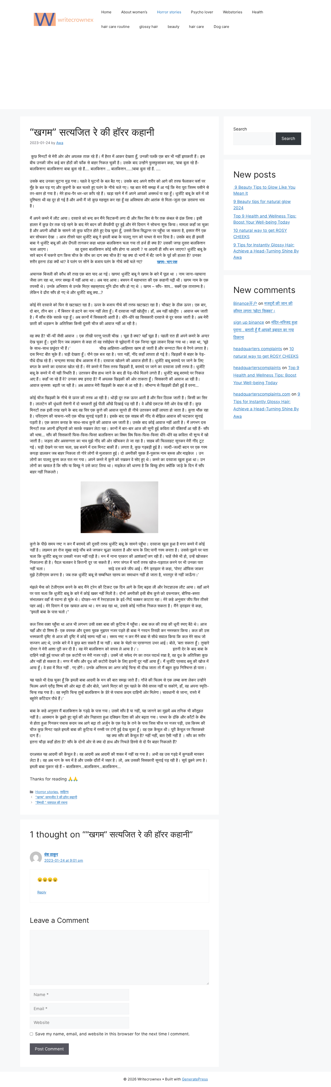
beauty (173, 26)
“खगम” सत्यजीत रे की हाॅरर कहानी (56, 797)
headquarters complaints (257, 348)
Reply (41, 892)
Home (106, 12)
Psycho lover (202, 12)
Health (257, 12)
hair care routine (115, 26)
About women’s (134, 12)
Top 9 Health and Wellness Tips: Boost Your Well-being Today (266, 375)
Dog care (221, 26)
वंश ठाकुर (51, 854)
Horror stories (169, 12)
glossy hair (148, 26)
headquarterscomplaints (257, 367)
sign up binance (248, 322)
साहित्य (64, 792)
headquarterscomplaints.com (261, 394)
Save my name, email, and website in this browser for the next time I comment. (112, 1033)
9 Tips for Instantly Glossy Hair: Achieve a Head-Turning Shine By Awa (266, 251)
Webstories (232, 12)
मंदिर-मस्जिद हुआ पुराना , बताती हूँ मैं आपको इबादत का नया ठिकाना (265, 330)
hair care (196, 26)
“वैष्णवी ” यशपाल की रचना (51, 802)
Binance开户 (245, 303)
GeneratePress (195, 1079)
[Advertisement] (165, 75)
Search (240, 129)
